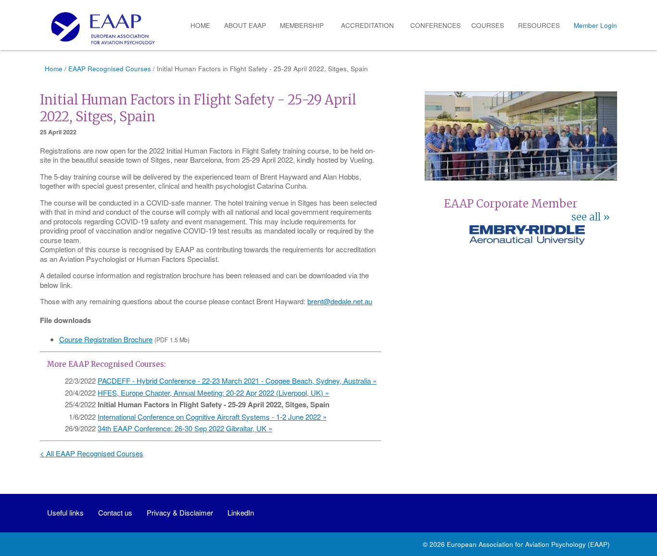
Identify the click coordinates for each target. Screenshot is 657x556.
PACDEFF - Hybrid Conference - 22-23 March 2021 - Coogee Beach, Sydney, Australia (234, 380)
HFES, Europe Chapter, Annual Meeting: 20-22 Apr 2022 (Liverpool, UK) (210, 393)
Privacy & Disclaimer (180, 512)
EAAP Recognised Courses (109, 68)
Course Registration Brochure (105, 339)
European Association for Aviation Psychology (516, 544)
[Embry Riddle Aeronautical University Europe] (527, 241)
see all (586, 217)
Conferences (435, 25)
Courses (487, 25)
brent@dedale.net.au (339, 301)
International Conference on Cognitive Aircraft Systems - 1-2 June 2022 (209, 417)
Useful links (65, 512)
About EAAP (245, 25)
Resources (539, 25)
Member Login (595, 25)
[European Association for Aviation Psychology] (99, 28)
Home (200, 25)
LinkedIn (240, 512)
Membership (302, 25)
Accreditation (367, 25)
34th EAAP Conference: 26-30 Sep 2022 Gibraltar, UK (182, 428)
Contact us (115, 512)
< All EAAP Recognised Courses (91, 453)
